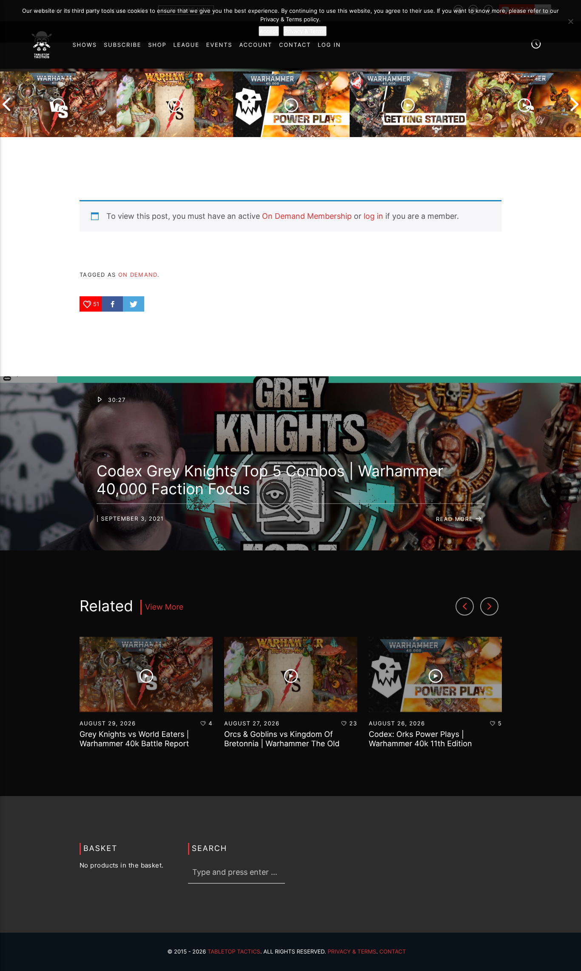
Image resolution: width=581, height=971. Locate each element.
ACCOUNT (255, 45)
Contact (392, 951)
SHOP (157, 45)
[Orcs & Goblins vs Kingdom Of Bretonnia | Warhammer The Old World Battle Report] (175, 104)
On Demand (137, 274)
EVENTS (219, 45)
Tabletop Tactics (234, 951)
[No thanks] (570, 21)
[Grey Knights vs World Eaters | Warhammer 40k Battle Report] (58, 104)
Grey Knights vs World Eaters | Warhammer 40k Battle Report (134, 739)
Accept (268, 31)
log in (373, 216)
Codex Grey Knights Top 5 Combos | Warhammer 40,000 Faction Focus (270, 480)
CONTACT (295, 45)
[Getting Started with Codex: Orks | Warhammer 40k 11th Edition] (408, 104)
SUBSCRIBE (122, 45)
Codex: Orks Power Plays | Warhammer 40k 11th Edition (420, 739)
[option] (58, 104)
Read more (455, 519)
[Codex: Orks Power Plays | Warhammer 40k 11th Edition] (291, 104)
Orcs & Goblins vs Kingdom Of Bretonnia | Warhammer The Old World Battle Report (281, 743)
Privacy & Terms (352, 951)
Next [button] (574, 104)
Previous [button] (6, 104)
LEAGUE (186, 45)
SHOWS (84, 45)
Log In (329, 45)
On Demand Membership (307, 216)
